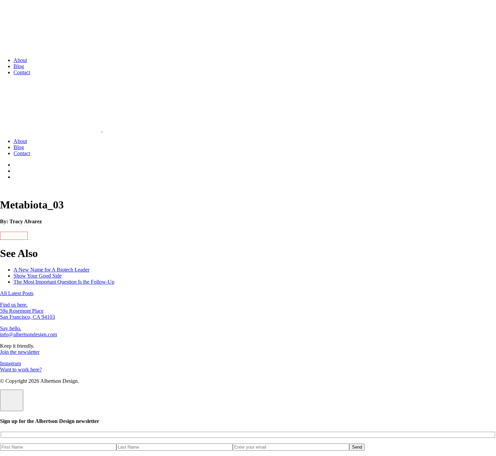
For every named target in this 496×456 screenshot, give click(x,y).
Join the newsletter (19, 352)
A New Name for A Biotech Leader (51, 270)
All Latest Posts (16, 293)
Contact (21, 72)
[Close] (11, 400)
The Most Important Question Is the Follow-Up (63, 282)
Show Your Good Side (37, 276)
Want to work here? (21, 369)
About (20, 60)
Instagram (10, 363)
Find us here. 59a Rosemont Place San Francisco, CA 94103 (27, 311)
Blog (18, 66)
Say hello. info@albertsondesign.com (28, 331)
